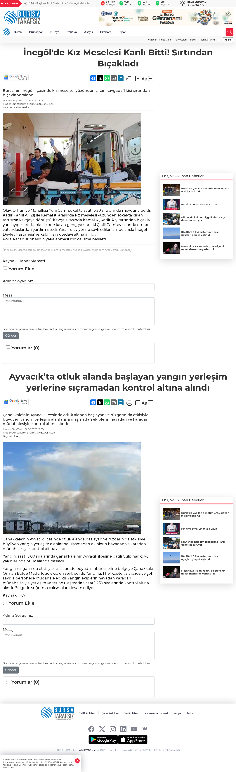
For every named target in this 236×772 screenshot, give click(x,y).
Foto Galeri (180, 39)
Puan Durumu (207, 39)
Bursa (18, 32)
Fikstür (193, 39)
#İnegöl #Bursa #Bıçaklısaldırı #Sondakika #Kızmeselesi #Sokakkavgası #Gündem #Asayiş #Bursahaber (67, 249)
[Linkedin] (123, 729)
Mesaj (8, 295)
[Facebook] (91, 729)
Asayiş (88, 32)
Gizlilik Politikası (87, 713)
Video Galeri (165, 39)
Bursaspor (36, 32)
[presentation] (92, 3)
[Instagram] (112, 729)
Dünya (54, 32)
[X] (102, 729)
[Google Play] (103, 739)
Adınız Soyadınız (18, 281)
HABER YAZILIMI (86, 750)
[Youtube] (134, 729)
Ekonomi (106, 32)
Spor (123, 32)
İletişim (190, 713)
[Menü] (219, 40)
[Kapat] (77, 760)
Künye (177, 713)
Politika (72, 32)
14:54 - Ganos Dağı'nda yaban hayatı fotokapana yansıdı (56, 3)
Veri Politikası (131, 713)
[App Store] (133, 739)
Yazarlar (152, 39)
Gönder (10, 335)
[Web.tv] (144, 729)
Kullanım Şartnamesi (156, 713)
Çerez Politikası (110, 713)
